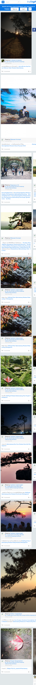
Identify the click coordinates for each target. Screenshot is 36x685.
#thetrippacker (10, 244)
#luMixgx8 (10, 297)
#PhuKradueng (23, 668)
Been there (17, 33)
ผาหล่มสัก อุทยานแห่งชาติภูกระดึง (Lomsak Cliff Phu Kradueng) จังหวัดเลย (14, 487)
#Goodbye (25, 242)
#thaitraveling (17, 244)
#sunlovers (24, 620)
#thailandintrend (14, 249)
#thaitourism (23, 621)
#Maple (9, 668)
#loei (14, 297)
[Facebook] (34, 30)
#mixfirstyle (19, 494)
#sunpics (19, 620)
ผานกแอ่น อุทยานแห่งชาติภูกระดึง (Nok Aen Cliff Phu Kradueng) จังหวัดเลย (14, 535)
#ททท (24, 145)
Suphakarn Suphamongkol (16, 289)
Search (18, 2)
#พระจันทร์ (26, 66)
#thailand (14, 68)
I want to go (17, 38)
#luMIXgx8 (8, 395)
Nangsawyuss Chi (14, 185)
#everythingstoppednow (19, 192)
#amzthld (26, 444)
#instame (12, 145)
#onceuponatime (10, 194)
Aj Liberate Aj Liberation (16, 60)
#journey (26, 247)
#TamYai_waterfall (15, 668)
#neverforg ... (25, 194)
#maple (27, 395)
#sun (15, 620)
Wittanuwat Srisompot (15, 139)
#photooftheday (22, 249)
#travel (16, 145)
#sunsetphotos (31, 620)
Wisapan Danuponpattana (16, 661)
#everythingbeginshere (7, 192)
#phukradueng (19, 68)
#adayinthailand (16, 542)
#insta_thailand (20, 247)
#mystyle (20, 145)
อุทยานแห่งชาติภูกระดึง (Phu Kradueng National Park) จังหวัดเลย (14, 187)
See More (8, 198)
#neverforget (22, 197)
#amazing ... (24, 244)
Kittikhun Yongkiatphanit (16, 613)
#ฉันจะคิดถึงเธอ (7, 246)
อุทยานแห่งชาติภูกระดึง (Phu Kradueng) (15, 61)
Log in (23, 9)
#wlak (10, 68)
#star (17, 444)
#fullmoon (6, 68)
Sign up (15, 9)
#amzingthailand (5, 145)
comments (7, 71)
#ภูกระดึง (21, 66)
